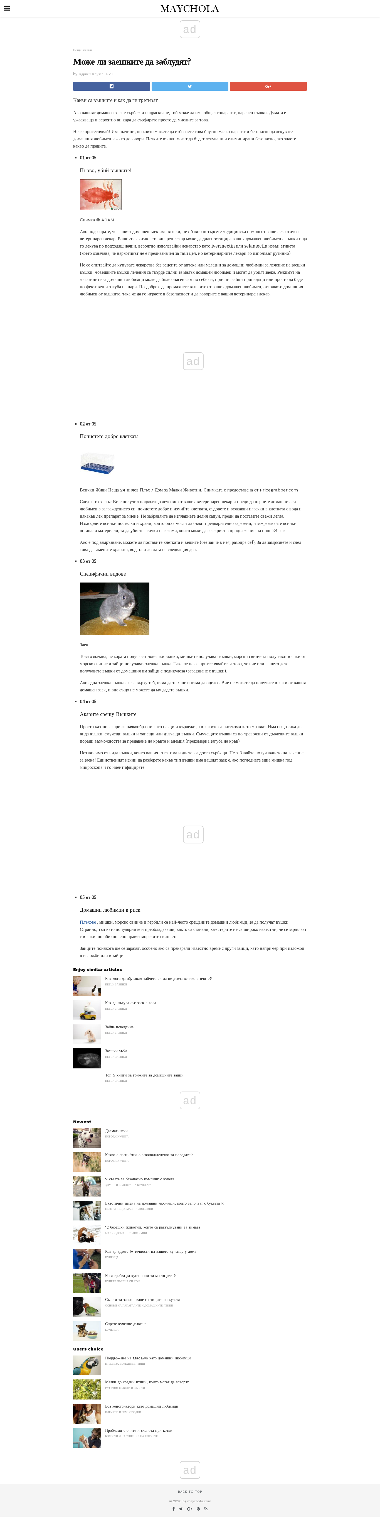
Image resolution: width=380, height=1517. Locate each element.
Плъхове (88, 922)
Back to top (190, 1492)
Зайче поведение (119, 1027)
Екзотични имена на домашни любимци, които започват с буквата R (164, 1203)
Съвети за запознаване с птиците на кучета (142, 1299)
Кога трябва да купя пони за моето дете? (140, 1275)
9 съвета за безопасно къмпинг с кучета (139, 1179)
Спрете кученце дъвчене (125, 1324)
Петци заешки (82, 50)
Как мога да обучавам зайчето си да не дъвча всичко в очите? (158, 978)
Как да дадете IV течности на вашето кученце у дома (150, 1251)
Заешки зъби (116, 1051)
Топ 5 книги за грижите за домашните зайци (144, 1075)
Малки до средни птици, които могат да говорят (147, 1382)
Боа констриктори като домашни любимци (141, 1406)
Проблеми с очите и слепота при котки (138, 1430)
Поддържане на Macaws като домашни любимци (148, 1358)
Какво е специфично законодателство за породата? (149, 1155)
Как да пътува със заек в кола (130, 1002)
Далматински (116, 1131)
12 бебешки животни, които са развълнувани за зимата (152, 1227)
